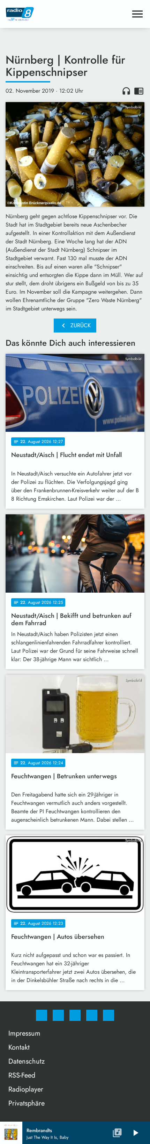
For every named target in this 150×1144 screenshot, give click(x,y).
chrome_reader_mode (139, 91)
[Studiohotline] (91, 1015)
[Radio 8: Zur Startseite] (67, 14)
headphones (126, 91)
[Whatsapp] (75, 1015)
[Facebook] (41, 1015)
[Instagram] (58, 1015)
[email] (108, 1015)
